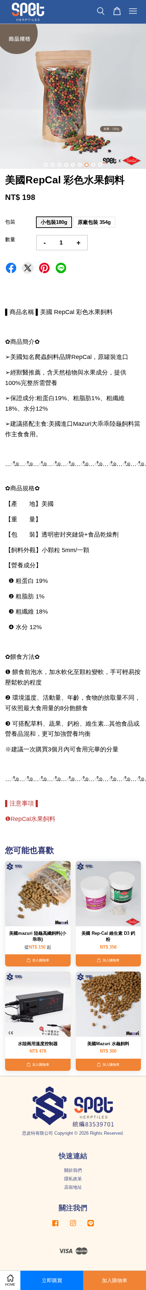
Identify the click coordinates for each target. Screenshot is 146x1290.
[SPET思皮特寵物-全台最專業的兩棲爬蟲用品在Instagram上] (73, 1226)
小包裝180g (54, 222)
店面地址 (73, 1187)
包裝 (10, 222)
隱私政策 (73, 1178)
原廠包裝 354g (94, 222)
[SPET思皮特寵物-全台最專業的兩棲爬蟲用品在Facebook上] (55, 1226)
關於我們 (73, 1170)
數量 (10, 239)
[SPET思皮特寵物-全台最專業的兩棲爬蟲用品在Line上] (90, 1226)
